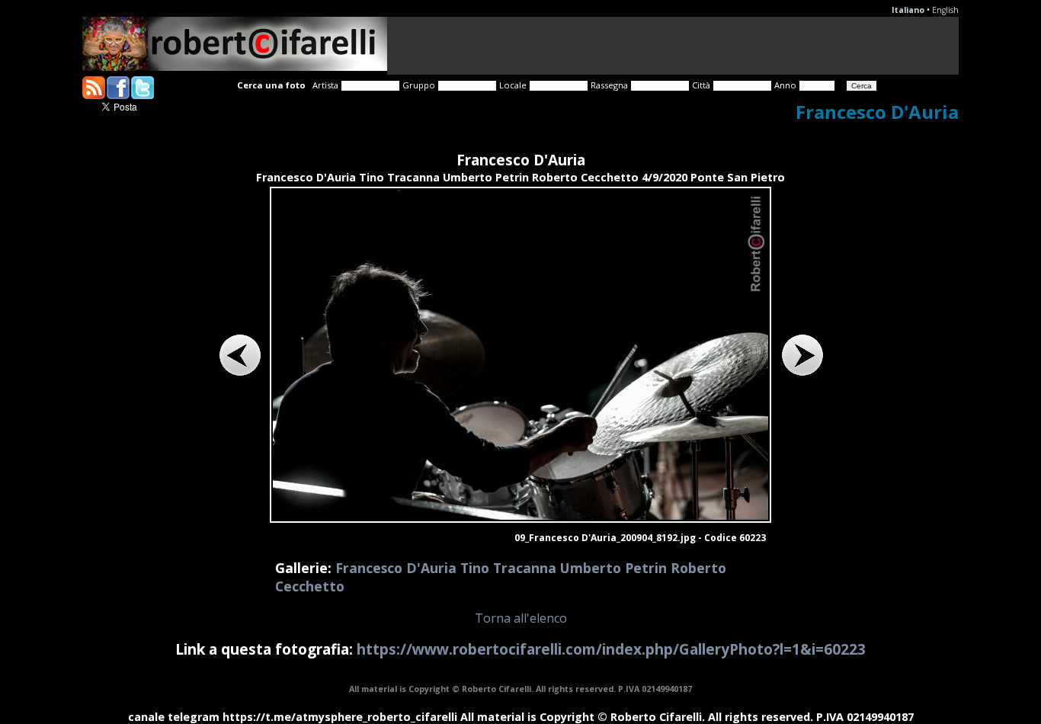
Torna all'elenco (521, 618)
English (945, 10)
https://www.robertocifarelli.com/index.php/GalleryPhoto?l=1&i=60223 (611, 649)
